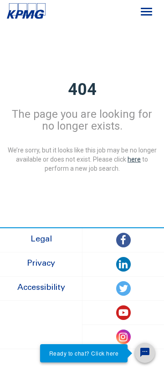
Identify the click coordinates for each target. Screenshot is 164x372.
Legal (41, 240)
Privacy (41, 264)
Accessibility (41, 288)
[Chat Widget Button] (145, 353)
